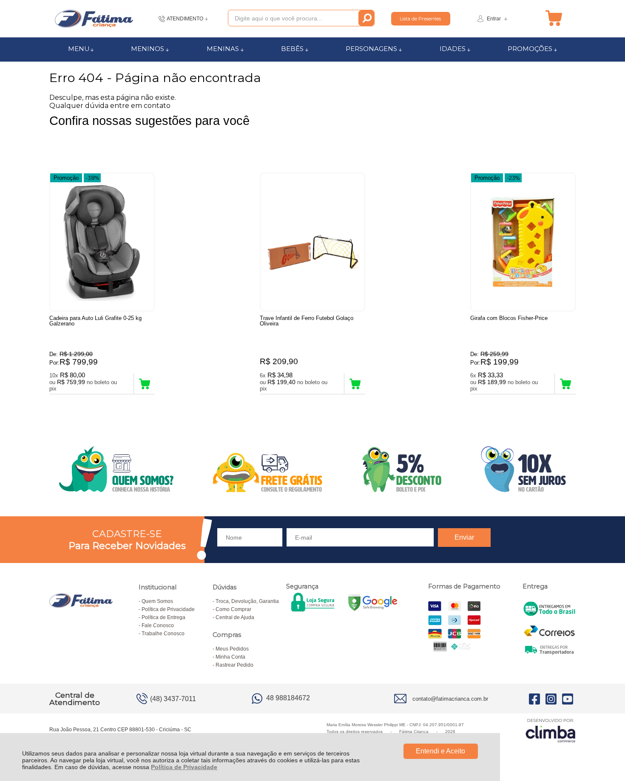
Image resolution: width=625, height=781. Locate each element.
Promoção (66, 178)
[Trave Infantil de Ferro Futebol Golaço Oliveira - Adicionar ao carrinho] (354, 384)
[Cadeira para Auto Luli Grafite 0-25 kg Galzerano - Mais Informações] (102, 242)
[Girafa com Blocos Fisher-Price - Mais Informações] (523, 242)
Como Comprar (233, 609)
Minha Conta (230, 657)
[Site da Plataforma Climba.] (551, 730)
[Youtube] (567, 698)
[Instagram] (551, 698)
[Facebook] (534, 698)
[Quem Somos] (312, 469)
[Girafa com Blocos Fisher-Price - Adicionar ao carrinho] (565, 384)
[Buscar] (366, 18)
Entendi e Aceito (440, 751)
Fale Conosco (158, 625)
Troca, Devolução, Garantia (247, 601)
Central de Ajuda (235, 617)
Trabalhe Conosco (163, 634)
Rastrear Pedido (234, 665)
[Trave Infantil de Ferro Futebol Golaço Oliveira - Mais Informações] (312, 242)
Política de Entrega (163, 617)
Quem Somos (157, 601)
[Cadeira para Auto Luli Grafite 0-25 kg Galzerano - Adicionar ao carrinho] (144, 384)
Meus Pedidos (232, 649)
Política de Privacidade (184, 767)
